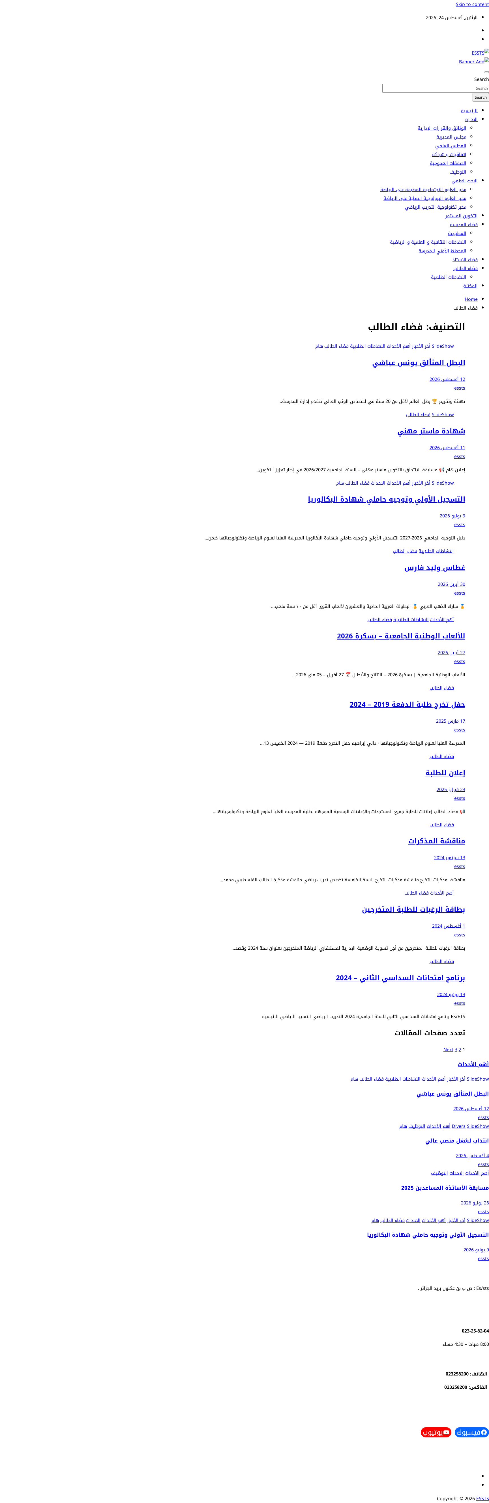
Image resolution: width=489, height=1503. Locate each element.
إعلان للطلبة (445, 772)
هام (319, 346)
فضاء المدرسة (464, 224)
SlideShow (443, 346)
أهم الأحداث (399, 346)
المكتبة (470, 286)
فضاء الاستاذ (465, 259)
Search (481, 79)
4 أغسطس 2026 (472, 1155)
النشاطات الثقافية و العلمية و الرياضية (428, 242)
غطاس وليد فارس (434, 567)
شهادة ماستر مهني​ (431, 431)
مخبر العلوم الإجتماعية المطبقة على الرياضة (423, 189)
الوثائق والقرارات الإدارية (442, 128)
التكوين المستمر (461, 215)
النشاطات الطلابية (448, 277)
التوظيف (457, 172)
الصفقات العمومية (448, 163)
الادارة (471, 119)
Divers (459, 1126)
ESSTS (482, 1498)
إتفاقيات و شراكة (449, 154)
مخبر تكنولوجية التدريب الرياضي (435, 207)
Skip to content (472, 4)
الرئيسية (469, 110)
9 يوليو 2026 (452, 515)
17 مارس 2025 (450, 721)
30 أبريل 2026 (451, 584)
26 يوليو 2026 (475, 1202)
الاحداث (378, 483)
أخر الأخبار (421, 346)
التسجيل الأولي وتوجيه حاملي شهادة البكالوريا (386, 499)
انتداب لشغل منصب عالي (457, 1141)
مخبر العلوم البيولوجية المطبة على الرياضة (424, 198)
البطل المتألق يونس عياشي (418, 362)
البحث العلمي (465, 180)
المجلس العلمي (450, 145)
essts (459, 388)
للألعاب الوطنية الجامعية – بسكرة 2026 (401, 636)
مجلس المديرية (451, 137)
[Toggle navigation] (486, 72)
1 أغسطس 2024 (448, 926)
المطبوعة (457, 233)
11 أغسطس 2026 (447, 447)
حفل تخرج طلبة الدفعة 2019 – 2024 (407, 704)
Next (448, 1049)
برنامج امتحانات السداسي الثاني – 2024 (400, 977)
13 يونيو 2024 (451, 994)
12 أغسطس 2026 (447, 379)
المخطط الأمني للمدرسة (442, 251)
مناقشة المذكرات (436, 841)
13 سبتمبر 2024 (449, 857)
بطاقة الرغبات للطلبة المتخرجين (413, 909)
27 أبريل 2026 (451, 652)
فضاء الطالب (465, 268)
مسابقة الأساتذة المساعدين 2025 (445, 1188)
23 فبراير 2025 (451, 789)
